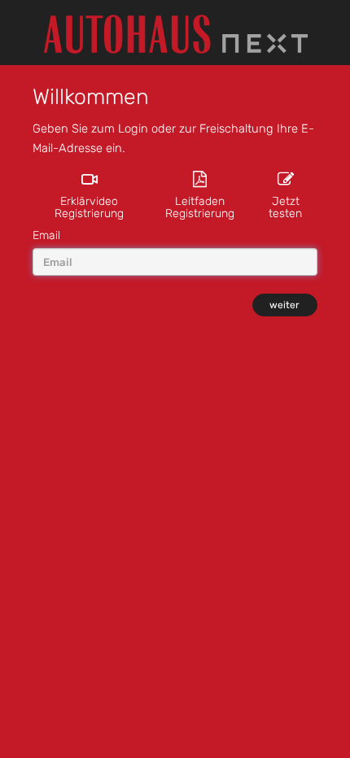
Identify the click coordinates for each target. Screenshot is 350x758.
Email (46, 235)
